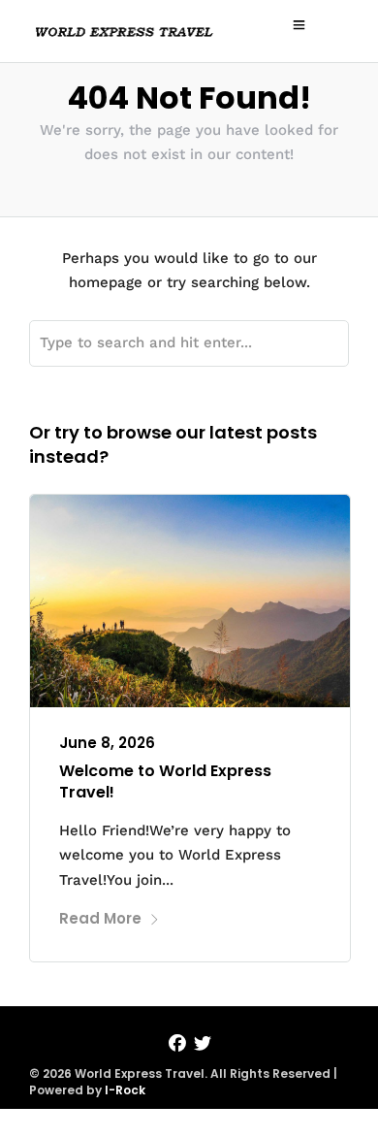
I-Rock (125, 1090)
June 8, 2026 (107, 742)
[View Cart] (334, 24)
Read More (100, 918)
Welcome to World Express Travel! (165, 781)
